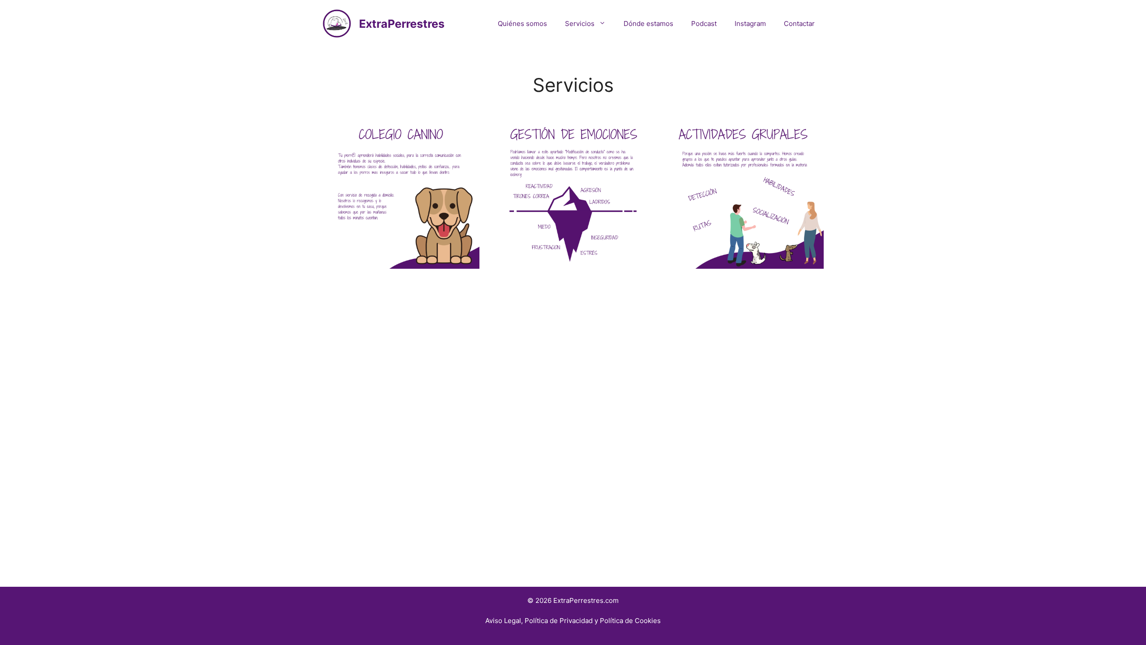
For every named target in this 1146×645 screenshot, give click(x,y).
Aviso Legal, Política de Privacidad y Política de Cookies (573, 620)
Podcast (704, 23)
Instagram (750, 23)
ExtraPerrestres (402, 23)
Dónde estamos (648, 23)
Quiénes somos (522, 23)
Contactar (799, 23)
